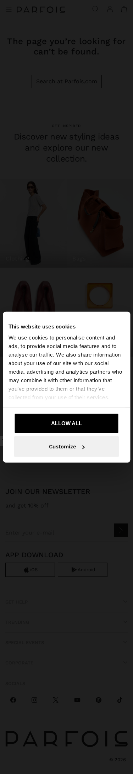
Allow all (66, 423)
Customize (62, 446)
